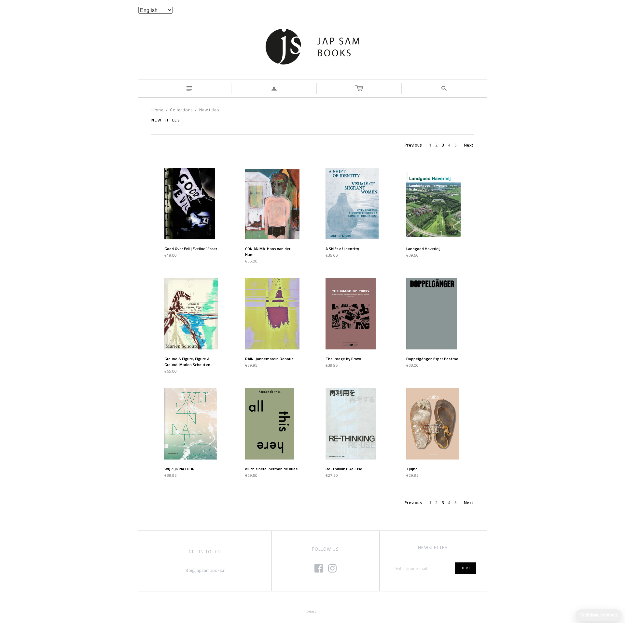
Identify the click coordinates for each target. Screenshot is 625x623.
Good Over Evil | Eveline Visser (190, 249)
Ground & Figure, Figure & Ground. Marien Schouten (187, 362)
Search (313, 611)
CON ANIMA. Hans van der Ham (267, 252)
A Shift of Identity (342, 249)
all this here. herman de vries (271, 469)
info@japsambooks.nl (205, 570)
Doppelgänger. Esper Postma (432, 359)
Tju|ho (412, 469)
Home (157, 110)
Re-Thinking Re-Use (344, 469)
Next (469, 145)
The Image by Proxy (343, 359)
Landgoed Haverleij (423, 249)
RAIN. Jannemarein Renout (269, 359)
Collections (181, 110)
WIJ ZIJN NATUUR (179, 469)
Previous (413, 145)
